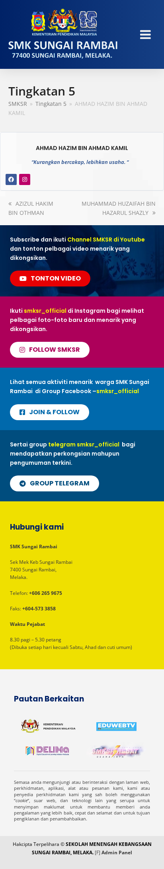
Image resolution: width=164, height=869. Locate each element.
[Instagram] (24, 179)
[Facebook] (11, 179)
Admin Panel (117, 852)
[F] (97, 852)
